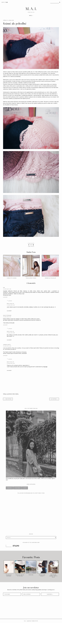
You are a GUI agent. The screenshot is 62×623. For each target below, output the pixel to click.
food (25, 487)
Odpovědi (10, 300)
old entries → (54, 399)
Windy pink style (7, 295)
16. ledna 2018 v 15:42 (11, 363)
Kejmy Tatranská (7, 315)
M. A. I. (31, 8)
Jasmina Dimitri (7, 344)
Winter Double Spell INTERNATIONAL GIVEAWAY (15, 353)
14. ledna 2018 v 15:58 (11, 332)
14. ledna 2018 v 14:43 (7, 316)
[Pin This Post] (31, 244)
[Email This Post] (33, 244)
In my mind (17, 487)
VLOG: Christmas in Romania (19, 352)
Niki (4, 287)
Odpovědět (5, 297)
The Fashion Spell (7, 352)
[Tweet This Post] (28, 244)
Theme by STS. (34, 620)
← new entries (7, 399)
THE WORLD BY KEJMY (8, 322)
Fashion (32, 246)
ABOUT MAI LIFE (10, 303)
